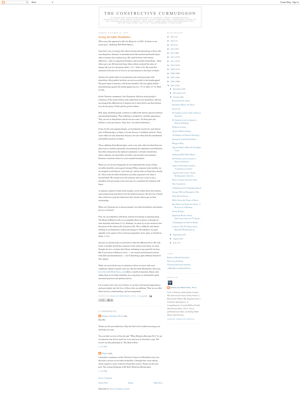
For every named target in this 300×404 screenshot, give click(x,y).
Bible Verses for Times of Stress (185, 200)
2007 (172, 77)
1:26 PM (102, 371)
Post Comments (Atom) (120, 388)
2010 (172, 65)
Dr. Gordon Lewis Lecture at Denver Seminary (184, 160)
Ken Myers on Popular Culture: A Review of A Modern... (186, 206)
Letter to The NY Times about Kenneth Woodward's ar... (184, 228)
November (177, 93)
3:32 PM (102, 346)
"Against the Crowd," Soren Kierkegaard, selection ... (183, 174)
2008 (172, 73)
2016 (172, 44)
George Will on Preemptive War (185, 192)
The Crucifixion (179, 183)
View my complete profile (180, 319)
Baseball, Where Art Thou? (183, 104)
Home (130, 382)
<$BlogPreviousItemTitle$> (179, 268)
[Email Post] (150, 296)
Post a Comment (105, 378)
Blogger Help (178, 143)
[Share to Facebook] (108, 300)
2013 (172, 53)
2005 (172, 85)
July (175, 242)
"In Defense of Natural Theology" (186, 135)
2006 (172, 81)
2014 (172, 48)
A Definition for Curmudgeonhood (186, 187)
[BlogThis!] (102, 300)
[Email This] (99, 300)
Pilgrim (105, 353)
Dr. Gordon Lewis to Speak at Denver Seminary (184, 121)
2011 (172, 61)
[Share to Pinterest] (111, 300)
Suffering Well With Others (183, 154)
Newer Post (103, 382)
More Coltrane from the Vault (184, 179)
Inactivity (176, 108)
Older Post (158, 382)
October (176, 97)
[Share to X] (105, 300)
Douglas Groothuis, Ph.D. (112, 316)
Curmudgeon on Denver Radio (185, 222)
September (177, 234)
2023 (172, 40)
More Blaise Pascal (180, 196)
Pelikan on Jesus (179, 127)
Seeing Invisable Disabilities (184, 139)
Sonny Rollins (178, 211)
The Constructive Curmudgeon (150, 13)
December (177, 88)
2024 (172, 36)
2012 (172, 57)
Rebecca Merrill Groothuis (178, 257)
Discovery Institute (175, 261)
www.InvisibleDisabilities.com (112, 271)
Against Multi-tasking (181, 131)
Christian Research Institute (179, 264)
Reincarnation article (181, 100)
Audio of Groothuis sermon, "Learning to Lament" (184, 167)
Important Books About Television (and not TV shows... (186, 217)
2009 (172, 69)
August (176, 238)
